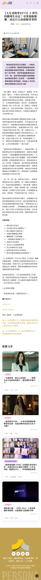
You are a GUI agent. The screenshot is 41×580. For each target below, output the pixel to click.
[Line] (27, 554)
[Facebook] (14, 554)
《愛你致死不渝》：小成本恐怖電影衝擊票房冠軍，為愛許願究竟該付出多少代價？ (19, 423)
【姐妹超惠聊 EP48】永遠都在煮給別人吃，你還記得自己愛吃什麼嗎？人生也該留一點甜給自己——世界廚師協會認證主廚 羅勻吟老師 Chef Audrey (20, 468)
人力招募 (28, 561)
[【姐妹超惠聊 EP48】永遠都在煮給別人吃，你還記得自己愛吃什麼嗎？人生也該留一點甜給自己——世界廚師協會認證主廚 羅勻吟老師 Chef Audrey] (20, 439)
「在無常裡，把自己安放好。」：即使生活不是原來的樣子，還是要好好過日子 (19, 380)
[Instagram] (18, 554)
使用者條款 (29, 558)
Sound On (6, 304)
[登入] (31, 3)
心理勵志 (8, 374)
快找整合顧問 (20, 568)
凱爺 (17, 24)
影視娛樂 (8, 418)
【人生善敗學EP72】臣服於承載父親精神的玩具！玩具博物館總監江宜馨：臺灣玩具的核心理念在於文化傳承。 (20, 323)
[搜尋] (34, 3)
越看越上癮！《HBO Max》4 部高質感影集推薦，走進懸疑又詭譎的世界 (19, 509)
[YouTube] (23, 554)
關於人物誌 (7, 558)
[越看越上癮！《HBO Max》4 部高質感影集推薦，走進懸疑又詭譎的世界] (20, 483)
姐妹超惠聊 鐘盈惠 (10, 461)
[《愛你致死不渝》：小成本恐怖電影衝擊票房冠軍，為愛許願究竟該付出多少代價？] (20, 396)
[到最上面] (37, 576)
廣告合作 (19, 561)
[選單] (38, 3)
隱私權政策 (18, 558)
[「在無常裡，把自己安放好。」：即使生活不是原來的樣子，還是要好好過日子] (20, 352)
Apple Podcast (8, 309)
